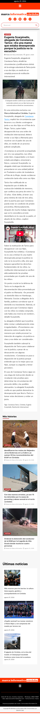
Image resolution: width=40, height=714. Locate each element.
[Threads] (15, 19)
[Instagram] (25, 19)
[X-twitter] (30, 19)
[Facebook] (20, 19)
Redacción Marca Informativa (14, 54)
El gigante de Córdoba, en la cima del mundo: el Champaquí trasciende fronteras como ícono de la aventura (17, 654)
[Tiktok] (10, 19)
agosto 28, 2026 (29, 460)
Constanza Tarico (13, 405)
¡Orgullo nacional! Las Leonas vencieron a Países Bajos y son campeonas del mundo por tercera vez (18, 623)
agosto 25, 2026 (29, 504)
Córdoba (22, 405)
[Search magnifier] (36, 25)
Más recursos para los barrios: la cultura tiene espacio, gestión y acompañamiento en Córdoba (18, 591)
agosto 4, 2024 (29, 54)
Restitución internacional (20, 407)
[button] (20, 6)
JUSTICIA (7, 34)
